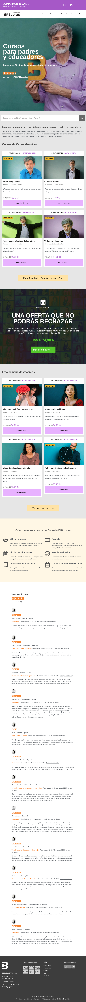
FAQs (45, 973)
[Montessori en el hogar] (64, 395)
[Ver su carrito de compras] (79, 13)
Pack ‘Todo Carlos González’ (22, 648)
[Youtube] (73, 966)
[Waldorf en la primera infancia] (22, 454)
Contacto (64, 14)
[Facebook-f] (70, 966)
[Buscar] (82, 118)
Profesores (47, 968)
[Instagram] (66, 966)
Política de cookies (63, 999)
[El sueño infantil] (64, 167)
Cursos (44, 14)
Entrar (73, 14)
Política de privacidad (49, 999)
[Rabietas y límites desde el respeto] (64, 454)
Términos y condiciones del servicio (28, 999)
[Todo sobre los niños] (64, 226)
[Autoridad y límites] (22, 167)
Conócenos (47, 965)
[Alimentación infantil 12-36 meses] (22, 395)
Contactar (47, 976)
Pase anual (54, 14)
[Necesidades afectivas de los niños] (22, 226)
